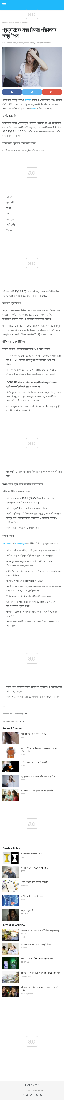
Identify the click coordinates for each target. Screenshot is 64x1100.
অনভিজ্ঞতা (24, 23)
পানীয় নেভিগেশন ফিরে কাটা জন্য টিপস (35, 762)
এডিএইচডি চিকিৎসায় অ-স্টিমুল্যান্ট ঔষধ (36, 944)
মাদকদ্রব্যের (20, 543)
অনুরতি (4, 23)
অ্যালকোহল (7, 543)
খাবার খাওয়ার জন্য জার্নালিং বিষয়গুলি (34, 882)
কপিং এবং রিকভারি (14, 23)
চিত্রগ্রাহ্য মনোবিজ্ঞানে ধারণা (32, 853)
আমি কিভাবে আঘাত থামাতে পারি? (33, 734)
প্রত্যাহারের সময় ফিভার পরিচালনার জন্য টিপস (38, 776)
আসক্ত (28, 100)
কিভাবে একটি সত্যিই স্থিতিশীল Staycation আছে (41, 973)
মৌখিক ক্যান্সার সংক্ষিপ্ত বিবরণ (32, 896)
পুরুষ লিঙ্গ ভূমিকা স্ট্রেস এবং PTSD (34, 867)
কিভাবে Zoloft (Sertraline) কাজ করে (37, 958)
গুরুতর (33, 108)
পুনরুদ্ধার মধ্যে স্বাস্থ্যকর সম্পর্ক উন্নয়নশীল (37, 790)
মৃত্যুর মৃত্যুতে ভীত (28, 910)
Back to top (32, 1085)
